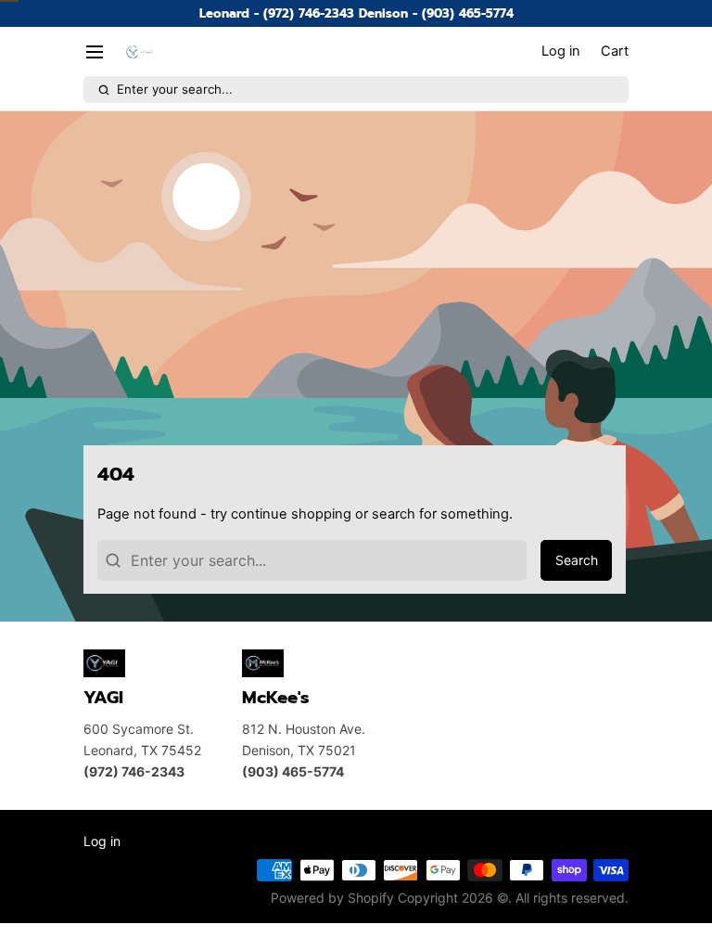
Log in (102, 841)
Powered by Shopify (332, 897)
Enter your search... (175, 89)
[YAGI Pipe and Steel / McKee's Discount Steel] (139, 51)
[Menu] (101, 51)
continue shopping (291, 514)
